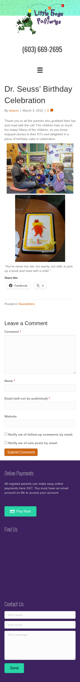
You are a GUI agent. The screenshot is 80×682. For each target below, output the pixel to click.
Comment (12, 331)
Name (9, 381)
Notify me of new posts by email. (33, 443)
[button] (14, 668)
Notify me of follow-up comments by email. (40, 434)
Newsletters (26, 304)
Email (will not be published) (27, 398)
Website (10, 416)
